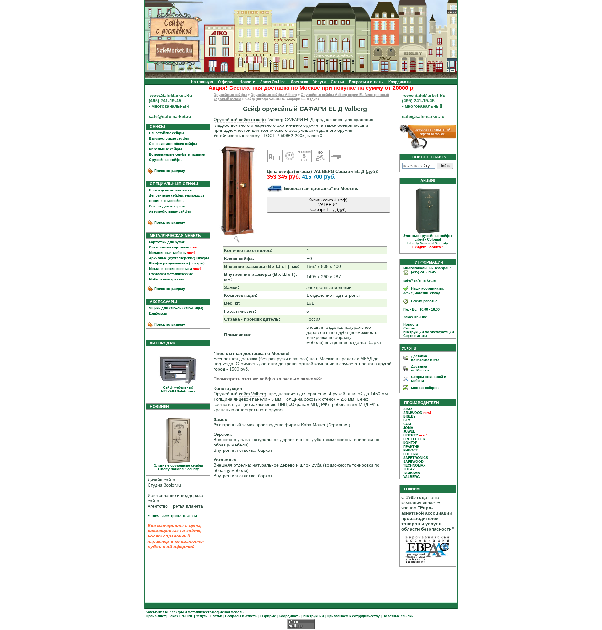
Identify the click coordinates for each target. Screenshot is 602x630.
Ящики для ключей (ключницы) (176, 308)
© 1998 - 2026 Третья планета (172, 516)
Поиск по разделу (169, 171)
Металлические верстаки (170, 268)
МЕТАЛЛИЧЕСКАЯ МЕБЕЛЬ (174, 235)
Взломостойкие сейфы (169, 138)
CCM (407, 424)
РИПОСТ (410, 450)
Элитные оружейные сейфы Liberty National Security (178, 467)
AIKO (407, 409)
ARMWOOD (412, 412)
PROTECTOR (414, 439)
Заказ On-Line (273, 82)
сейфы (178, 612)
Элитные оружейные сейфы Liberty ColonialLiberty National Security (427, 241)
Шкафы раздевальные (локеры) (177, 263)
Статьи (337, 82)
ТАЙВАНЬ (411, 473)
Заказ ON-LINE (180, 616)
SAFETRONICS (415, 458)
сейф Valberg (252, 393)
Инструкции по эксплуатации (427, 332)
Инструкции (313, 616)
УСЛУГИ (409, 348)
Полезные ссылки (398, 616)
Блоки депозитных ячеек (170, 190)
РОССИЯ (410, 454)
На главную (202, 82)
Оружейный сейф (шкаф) (240, 119)
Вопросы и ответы (366, 82)
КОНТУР (410, 443)
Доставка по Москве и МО (425, 358)
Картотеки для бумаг (167, 242)
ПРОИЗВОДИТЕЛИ (421, 403)
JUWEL (409, 431)
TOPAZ (409, 469)
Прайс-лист (156, 616)
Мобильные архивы (166, 279)
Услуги (319, 82)
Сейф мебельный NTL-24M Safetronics (178, 389)
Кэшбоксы (158, 313)
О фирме (226, 82)
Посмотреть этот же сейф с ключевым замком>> (268, 378)
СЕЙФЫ (156, 127)
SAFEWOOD (413, 461)
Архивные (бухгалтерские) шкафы (179, 258)
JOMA (408, 428)
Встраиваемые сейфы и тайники (177, 154)
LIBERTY (410, 435)
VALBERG (411, 476)
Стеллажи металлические (171, 274)
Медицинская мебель (167, 252)
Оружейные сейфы (165, 160)
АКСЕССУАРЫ (162, 302)
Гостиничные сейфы (166, 201)
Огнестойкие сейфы (166, 133)
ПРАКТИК (411, 446)
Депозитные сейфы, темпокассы (177, 195)
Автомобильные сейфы (170, 211)
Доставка (299, 82)
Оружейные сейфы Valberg (274, 95)
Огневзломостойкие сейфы (173, 144)
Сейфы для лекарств (167, 206)
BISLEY (409, 416)
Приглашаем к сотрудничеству (353, 616)
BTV (406, 420)
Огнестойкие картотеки (169, 247)
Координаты (399, 82)
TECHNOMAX (414, 465)
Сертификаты (413, 336)
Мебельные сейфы (165, 149)
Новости (247, 82)
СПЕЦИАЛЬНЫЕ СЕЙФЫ (172, 184)
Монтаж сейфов (425, 388)
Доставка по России (420, 368)
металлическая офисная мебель (216, 612)
